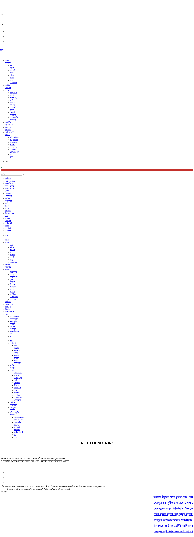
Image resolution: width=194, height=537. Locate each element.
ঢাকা (11, 65)
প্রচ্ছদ (7, 60)
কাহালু (12, 110)
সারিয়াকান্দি (14, 117)
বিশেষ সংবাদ (9, 213)
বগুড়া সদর (13, 92)
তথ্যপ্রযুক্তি (13, 142)
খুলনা (11, 73)
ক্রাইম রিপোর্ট (14, 152)
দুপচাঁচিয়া (13, 115)
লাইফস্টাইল (14, 139)
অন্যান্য (7, 135)
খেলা (7, 191)
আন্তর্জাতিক (9, 125)
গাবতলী (12, 112)
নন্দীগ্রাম (12, 102)
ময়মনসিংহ (13, 83)
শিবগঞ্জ (12, 105)
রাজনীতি (8, 88)
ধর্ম (11, 154)
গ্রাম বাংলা (8, 196)
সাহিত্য (12, 144)
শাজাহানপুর (13, 97)
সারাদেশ (8, 63)
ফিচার (7, 206)
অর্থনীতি (8, 122)
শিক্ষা (7, 225)
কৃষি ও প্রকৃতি (9, 132)
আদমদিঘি (13, 107)
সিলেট (12, 78)
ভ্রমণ (6, 216)
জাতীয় (7, 85)
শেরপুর (12, 95)
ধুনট (11, 100)
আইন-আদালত (15, 137)
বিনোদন (8, 130)
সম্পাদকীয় (13, 147)
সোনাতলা (13, 120)
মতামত (7, 218)
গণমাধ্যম (13, 149)
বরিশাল (12, 75)
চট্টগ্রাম (12, 68)
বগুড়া (7, 90)
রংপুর (11, 80)
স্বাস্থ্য (11, 157)
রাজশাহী (12, 70)
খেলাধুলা (8, 127)
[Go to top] (2, 14)
